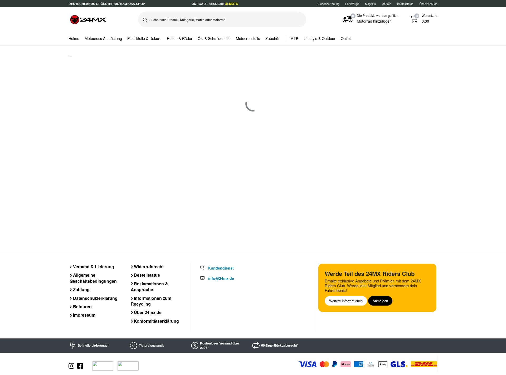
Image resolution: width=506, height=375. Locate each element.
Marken (386, 4)
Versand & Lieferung (93, 266)
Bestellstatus (146, 275)
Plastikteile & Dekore (144, 38)
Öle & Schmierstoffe (214, 38)
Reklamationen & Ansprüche (149, 286)
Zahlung (81, 289)
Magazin (370, 4)
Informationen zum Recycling (151, 301)
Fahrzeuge (352, 4)
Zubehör (272, 38)
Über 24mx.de (428, 4)
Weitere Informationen (346, 300)
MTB (294, 38)
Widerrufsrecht (148, 266)
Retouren (82, 306)
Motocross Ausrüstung (103, 38)
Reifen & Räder (179, 38)
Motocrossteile (248, 38)
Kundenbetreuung (328, 4)
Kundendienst (221, 268)
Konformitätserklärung (156, 321)
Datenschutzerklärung (95, 298)
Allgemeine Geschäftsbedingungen (93, 278)
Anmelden (380, 300)
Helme (74, 38)
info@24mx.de (221, 278)
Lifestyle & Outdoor (319, 38)
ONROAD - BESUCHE (215, 3)
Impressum (83, 315)
